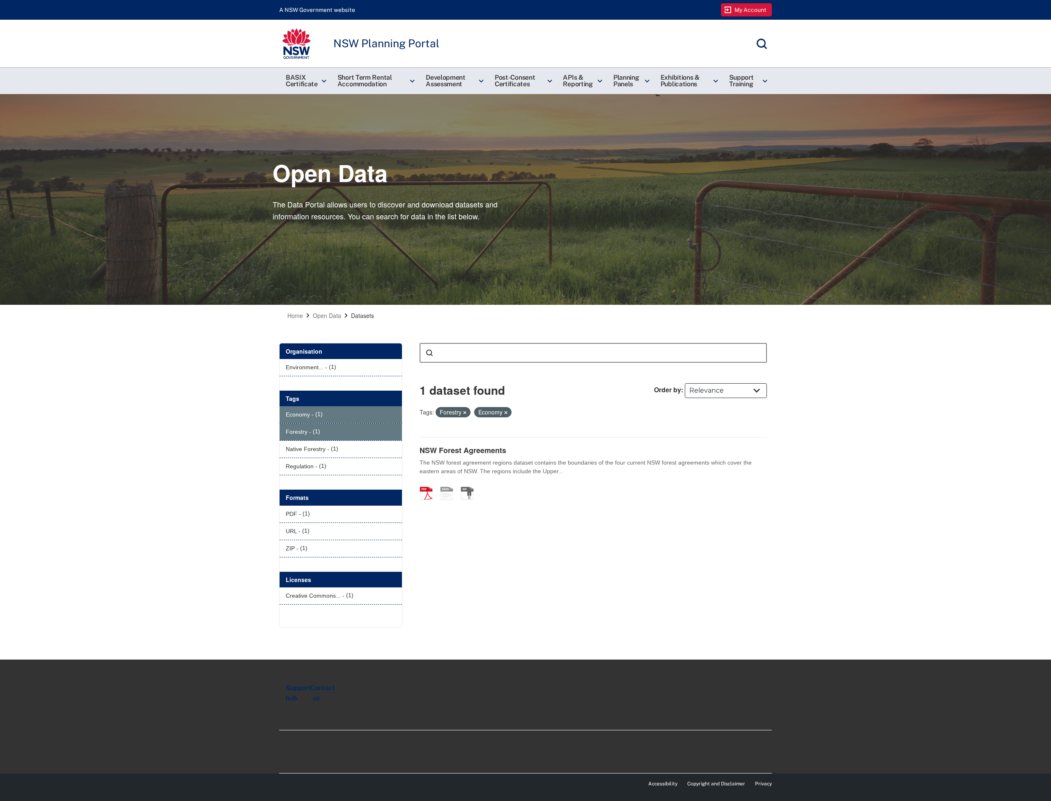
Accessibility (662, 784)
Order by (667, 389)
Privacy (763, 784)
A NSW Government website (317, 10)
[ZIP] (470, 485)
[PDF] (429, 485)
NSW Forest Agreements (463, 450)
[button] (305, 81)
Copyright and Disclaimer (716, 784)
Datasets (362, 315)
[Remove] (464, 412)
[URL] (449, 485)
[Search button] (429, 353)
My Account (750, 10)
